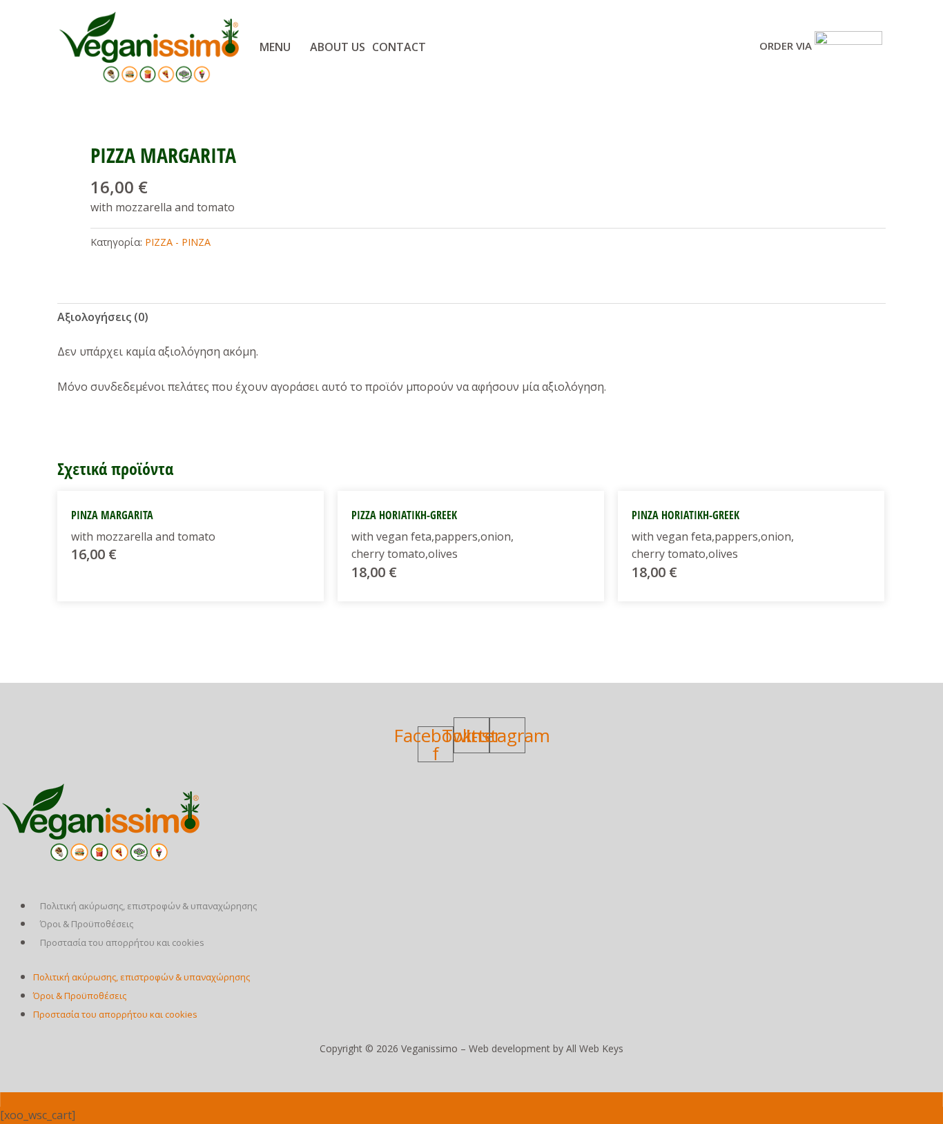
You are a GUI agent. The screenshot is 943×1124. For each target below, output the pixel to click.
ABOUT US (337, 47)
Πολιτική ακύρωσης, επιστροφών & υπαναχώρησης (148, 906)
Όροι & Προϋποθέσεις (86, 924)
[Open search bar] (471, 1099)
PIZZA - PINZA (178, 242)
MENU (275, 47)
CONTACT (399, 47)
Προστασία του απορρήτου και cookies (122, 942)
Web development (509, 1048)
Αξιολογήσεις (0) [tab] (102, 316)
